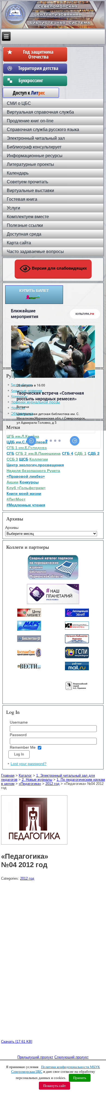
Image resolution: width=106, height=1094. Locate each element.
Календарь (18, 173)
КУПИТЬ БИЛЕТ (34, 290)
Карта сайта (19, 242)
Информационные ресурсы (35, 155)
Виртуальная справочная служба (40, 112)
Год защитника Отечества (38, 54)
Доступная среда (24, 234)
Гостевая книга (22, 199)
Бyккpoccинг (38, 80)
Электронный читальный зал (36, 138)
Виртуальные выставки (30, 190)
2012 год (52, 784)
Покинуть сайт (54, 1086)
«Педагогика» (30, 784)
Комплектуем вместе (28, 216)
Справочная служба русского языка (43, 129)
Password (18, 735)
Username (19, 722)
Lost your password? (28, 763)
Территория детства (38, 68)
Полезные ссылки (25, 225)
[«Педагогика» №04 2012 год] (35, 845)
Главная (7, 775)
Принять (79, 1078)
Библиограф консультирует (34, 147)
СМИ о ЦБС (19, 103)
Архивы (11, 527)
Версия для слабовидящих (59, 268)
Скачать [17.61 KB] (16, 1042)
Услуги (13, 208)
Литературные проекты (30, 164)
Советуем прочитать (27, 181)
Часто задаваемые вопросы (35, 251)
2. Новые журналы (37, 780)
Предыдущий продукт (35, 1057)
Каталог (25, 775)
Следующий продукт (71, 1057)
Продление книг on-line (30, 120)
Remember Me (23, 747)
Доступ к (26, 92)
